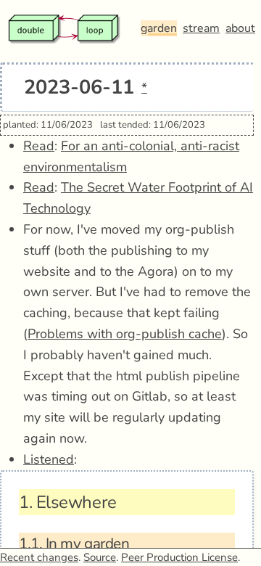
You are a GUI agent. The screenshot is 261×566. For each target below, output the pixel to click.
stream (201, 28)
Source (99, 557)
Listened (48, 459)
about (240, 28)
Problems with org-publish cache (125, 334)
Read (38, 146)
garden (159, 28)
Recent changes (39, 557)
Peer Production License (179, 557)
